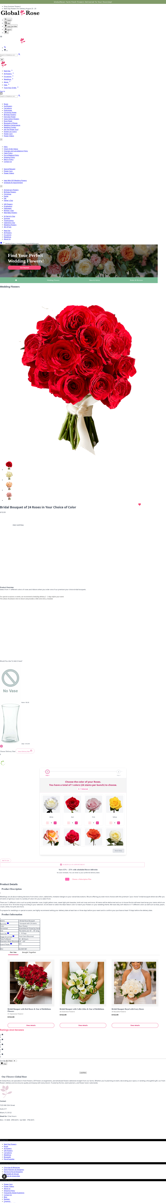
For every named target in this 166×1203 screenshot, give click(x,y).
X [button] (1, 93)
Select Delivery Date (24, 751)
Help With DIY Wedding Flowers (15, 180)
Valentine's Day (9, 223)
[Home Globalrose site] (20, 16)
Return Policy (8, 159)
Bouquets (7, 1157)
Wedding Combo (10, 127)
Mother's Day (9, 210)
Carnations (8, 108)
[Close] (2, 59)
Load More (83, 1072)
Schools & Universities (12, 1176)
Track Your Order (12, 26)
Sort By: (3, 1061)
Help (8, 23)
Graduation (8, 206)
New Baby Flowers (10, 213)
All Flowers (8, 233)
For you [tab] (13, 952)
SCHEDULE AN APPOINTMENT (72, 864)
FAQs (6, 147)
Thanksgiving (9, 220)
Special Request (9, 169)
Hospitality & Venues (11, 1174)
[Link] (19, 55)
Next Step (118, 851)
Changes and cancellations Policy (16, 151)
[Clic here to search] (19, 96)
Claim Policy (8, 153)
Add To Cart (5, 860)
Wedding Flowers (10, 225)
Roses (6, 104)
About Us (7, 239)
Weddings (7, 237)
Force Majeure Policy (11, 155)
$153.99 (3, 512)
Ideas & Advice (94, 280)
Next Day (7, 231)
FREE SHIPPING (18, 525)
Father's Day (8, 200)
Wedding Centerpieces (12, 125)
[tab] (9, 465)
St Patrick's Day (9, 216)
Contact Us (8, 162)
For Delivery (21, 9)
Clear (4, 1064)
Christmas (7, 194)
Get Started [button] (24, 268)
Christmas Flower (10, 112)
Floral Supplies (9, 1159)
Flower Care (8, 134)
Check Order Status (11, 149)
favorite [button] (139, 504)
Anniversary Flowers (11, 190)
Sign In (9, 29)
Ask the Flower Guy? (11, 129)
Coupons (7, 1201)
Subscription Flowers (11, 119)
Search (9, 20)
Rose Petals (8, 121)
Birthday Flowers (10, 115)
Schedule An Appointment (13, 183)
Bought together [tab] (29, 952)
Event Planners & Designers (14, 1170)
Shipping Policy (9, 157)
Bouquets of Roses (10, 123)
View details (40, 1025)
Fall (5, 198)
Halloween (8, 208)
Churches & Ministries (12, 1167)
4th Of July (7, 227)
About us (7, 1188)
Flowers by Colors (10, 132)
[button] (5, 48)
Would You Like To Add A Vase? (11, 661)
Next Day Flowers (10, 1144)
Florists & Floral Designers (13, 1172)
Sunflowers (8, 106)
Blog (5, 1197)
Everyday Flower (10, 117)
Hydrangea (8, 110)
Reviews (7, 1199)
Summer (7, 218)
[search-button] (1, 56)
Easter (6, 196)
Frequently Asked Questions (14, 1193)
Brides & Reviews (136, 280)
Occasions (7, 235)
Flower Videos (9, 136)
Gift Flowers (8, 204)
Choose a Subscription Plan (81, 879)
